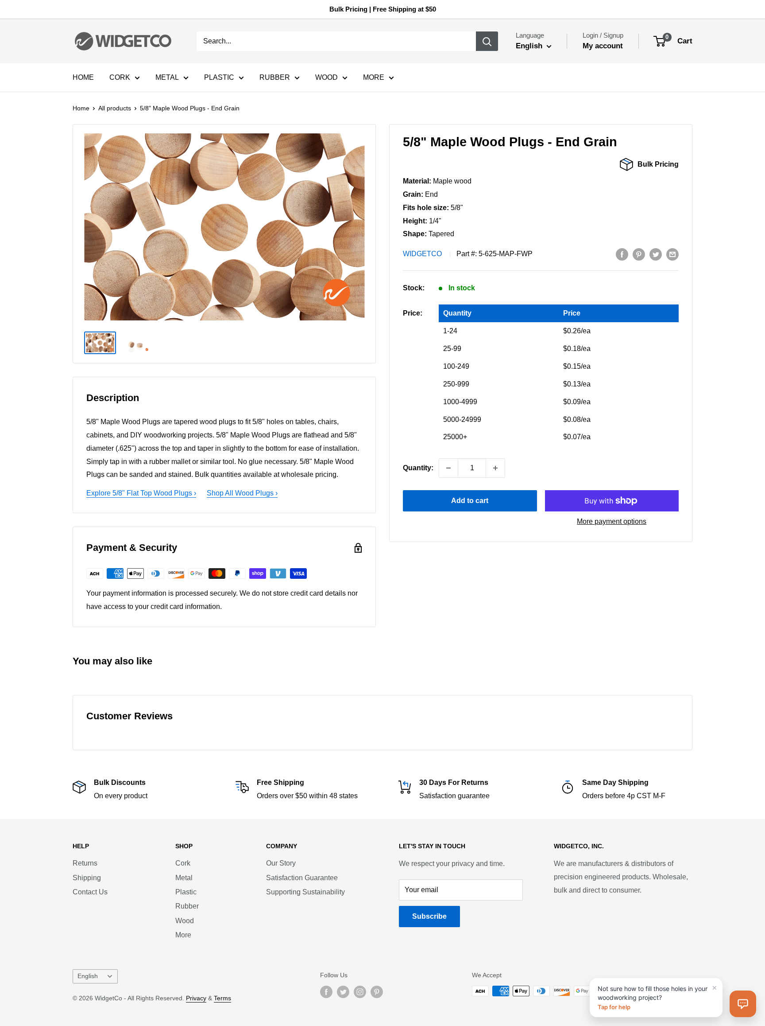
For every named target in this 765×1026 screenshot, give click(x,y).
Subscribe (429, 916)
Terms (222, 998)
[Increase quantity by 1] (495, 468)
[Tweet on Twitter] (655, 254)
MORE (373, 77)
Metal (184, 878)
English (87, 976)
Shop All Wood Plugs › (242, 493)
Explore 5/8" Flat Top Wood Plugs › (141, 493)
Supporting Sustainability (305, 892)
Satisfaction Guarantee (302, 878)
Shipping (87, 878)
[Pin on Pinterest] (639, 254)
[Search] (487, 41)
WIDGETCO (422, 253)
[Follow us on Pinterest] (377, 992)
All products (114, 108)
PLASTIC (219, 77)
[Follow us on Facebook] (326, 992)
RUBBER (274, 77)
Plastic (186, 892)
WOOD (326, 77)
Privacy (196, 998)
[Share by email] (672, 254)
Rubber (187, 906)
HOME (83, 77)
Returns (85, 863)
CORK (119, 77)
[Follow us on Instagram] (360, 992)
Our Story (281, 863)
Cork (182, 863)
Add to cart (469, 500)
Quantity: (418, 468)
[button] (743, 1004)
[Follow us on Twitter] (343, 992)
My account (603, 46)
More (183, 935)
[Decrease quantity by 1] (448, 468)
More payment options (611, 521)
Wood (184, 921)
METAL (167, 77)
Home (81, 108)
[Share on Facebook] (622, 254)
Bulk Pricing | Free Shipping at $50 (382, 9)
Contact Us (90, 892)
